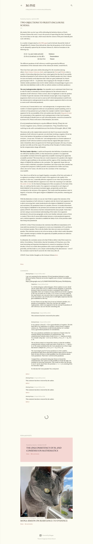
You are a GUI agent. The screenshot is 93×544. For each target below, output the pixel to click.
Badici (41, 72)
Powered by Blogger (48, 535)
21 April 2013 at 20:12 (45, 313)
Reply (27, 374)
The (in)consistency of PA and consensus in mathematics (43, 449)
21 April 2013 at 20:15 (45, 322)
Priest (56, 72)
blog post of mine (66, 113)
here (56, 255)
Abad (26, 72)
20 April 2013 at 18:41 (39, 273)
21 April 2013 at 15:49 (42, 284)
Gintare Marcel (51, 538)
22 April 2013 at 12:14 (39, 387)
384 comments (35, 454)
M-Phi (30, 5)
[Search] (71, 5)
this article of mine (26, 184)
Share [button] (21, 264)
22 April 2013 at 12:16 (39, 396)
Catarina (34, 284)
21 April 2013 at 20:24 (39, 378)
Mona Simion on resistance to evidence (44, 520)
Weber (63, 72)
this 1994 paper (43, 43)
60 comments (29, 524)
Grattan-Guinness (33, 72)
